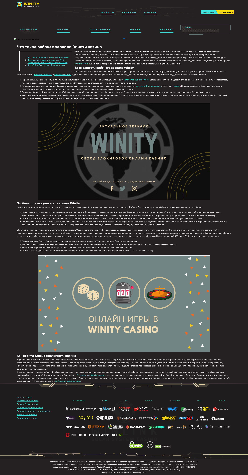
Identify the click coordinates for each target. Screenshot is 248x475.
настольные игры (62, 74)
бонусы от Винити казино (148, 86)
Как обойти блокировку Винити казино (46, 65)
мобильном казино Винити (68, 381)
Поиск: (188, 27)
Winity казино (81, 63)
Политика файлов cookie (30, 407)
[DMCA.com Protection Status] (163, 446)
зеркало (129, 12)
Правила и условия (27, 418)
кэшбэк (150, 12)
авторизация (225, 12)
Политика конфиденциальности (34, 411)
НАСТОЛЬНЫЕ (100, 29)
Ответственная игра (27, 400)
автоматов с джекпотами (136, 79)
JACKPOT (64, 29)
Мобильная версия (27, 414)
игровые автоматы (43, 74)
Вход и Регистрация (27, 404)
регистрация (208, 12)
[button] (121, 38)
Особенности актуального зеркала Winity (48, 62)
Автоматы (29, 29)
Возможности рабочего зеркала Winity (46, 60)
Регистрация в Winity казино (90, 375)
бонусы (107, 12)
